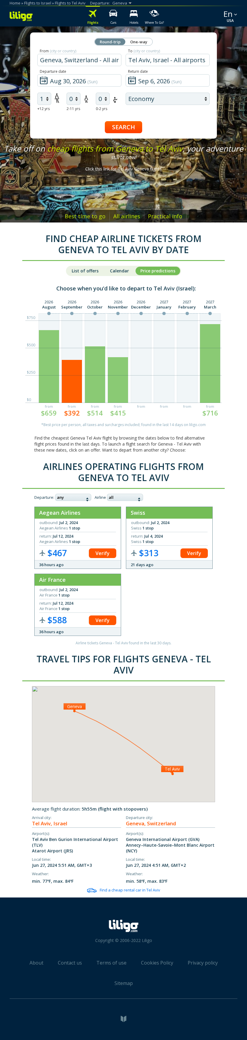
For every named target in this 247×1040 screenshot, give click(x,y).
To (144, 51)
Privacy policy (203, 962)
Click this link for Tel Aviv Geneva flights (123, 169)
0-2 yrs (101, 108)
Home (15, 3)
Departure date (53, 71)
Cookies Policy (157, 962)
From (58, 51)
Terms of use (111, 962)
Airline (100, 497)
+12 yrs (43, 108)
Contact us (70, 962)
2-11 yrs (73, 108)
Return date (138, 71)
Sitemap (123, 983)
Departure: (44, 497)
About (36, 962)
